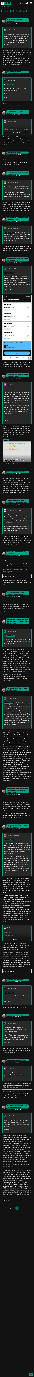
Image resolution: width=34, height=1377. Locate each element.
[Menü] (31, 3)
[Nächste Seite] (27, 1208)
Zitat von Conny (11, 269)
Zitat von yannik (11, 384)
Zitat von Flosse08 (12, 182)
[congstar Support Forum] (6, 3)
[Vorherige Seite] (7, 1208)
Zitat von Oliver (11, 80)
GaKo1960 (21, 1170)
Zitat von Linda (11, 988)
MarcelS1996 (9, 23)
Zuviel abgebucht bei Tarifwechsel (16, 472)
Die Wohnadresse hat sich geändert (16, 1060)
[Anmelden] (26, 3)
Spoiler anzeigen (10, 576)
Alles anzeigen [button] (16, 132)
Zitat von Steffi (11, 1116)
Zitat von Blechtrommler (14, 510)
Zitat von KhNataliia (13, 1068)
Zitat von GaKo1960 (13, 835)
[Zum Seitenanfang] (31, 1374)
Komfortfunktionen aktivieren (15, 980)
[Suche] (22, 3)
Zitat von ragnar (12, 121)
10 (23, 1208)
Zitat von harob (11, 30)
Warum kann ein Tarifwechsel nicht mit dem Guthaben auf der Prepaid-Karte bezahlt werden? (17, 621)
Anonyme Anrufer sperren (14, 72)
